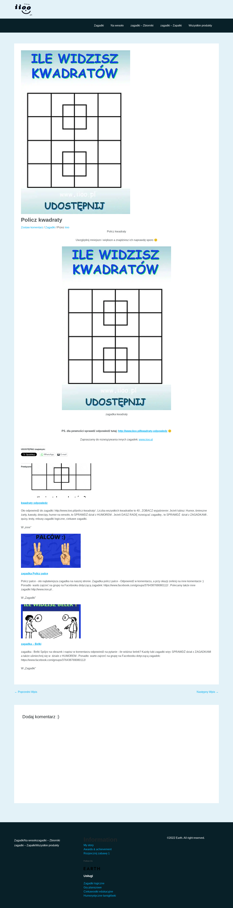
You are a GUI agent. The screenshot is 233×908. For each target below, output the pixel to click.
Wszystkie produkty (200, 25)
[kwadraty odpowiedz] (61, 480)
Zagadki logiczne (94, 883)
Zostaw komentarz (32, 227)
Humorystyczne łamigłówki (100, 895)
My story (89, 845)
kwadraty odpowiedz (34, 502)
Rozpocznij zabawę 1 (97, 853)
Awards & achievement (98, 849)
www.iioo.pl (146, 439)
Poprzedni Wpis (25, 692)
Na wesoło (117, 25)
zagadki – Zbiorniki (142, 25)
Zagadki (99, 25)
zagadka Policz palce (34, 573)
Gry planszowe (93, 887)
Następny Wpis (208, 692)
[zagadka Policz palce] (51, 550)
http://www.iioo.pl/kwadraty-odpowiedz (142, 431)
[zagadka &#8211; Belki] (51, 621)
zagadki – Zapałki (171, 25)
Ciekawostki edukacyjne (98, 891)
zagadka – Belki (31, 644)
